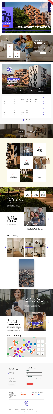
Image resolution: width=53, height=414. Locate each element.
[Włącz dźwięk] (33, 285)
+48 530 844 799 (14, 381)
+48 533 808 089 (11, 381)
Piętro (21, 88)
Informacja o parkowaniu (30, 409)
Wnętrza (13, 236)
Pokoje (31, 88)
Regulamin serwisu (17, 409)
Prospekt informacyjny (23, 409)
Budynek (17, 236)
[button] (26, 345)
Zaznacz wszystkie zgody (30, 376)
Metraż (11, 88)
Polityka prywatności (11, 409)
